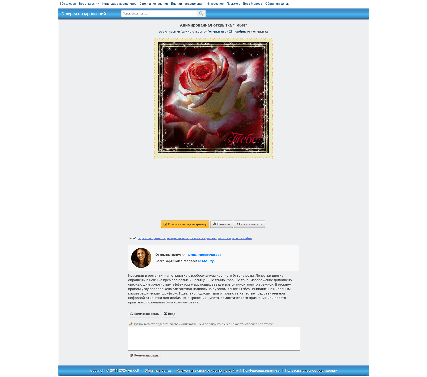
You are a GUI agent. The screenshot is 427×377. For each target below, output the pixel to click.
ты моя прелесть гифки (235, 238)
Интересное (215, 3)
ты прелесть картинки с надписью (191, 238)
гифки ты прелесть (151, 238)
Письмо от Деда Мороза (244, 3)
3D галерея (68, 3)
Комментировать (144, 355)
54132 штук (206, 261)
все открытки (169, 31)
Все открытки (89, 3)
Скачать (221, 224)
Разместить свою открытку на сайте (207, 370)
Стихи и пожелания (154, 3)
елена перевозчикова (204, 254)
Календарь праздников (119, 3)
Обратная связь (277, 3)
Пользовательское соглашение (311, 370)
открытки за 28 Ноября (227, 31)
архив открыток (194, 31)
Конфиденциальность (261, 370)
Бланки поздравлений (187, 3)
